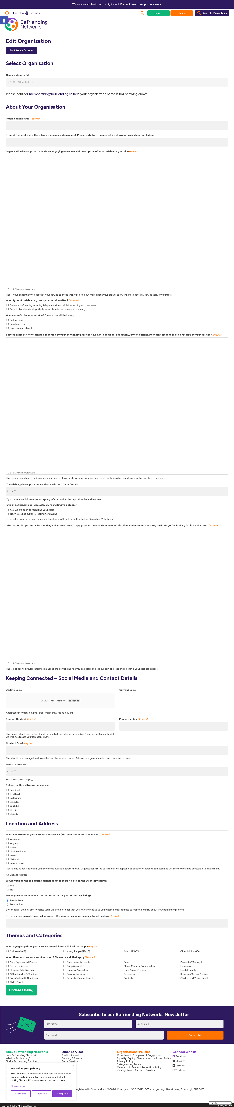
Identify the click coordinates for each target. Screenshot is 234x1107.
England (14, 843)
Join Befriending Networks (22, 1055)
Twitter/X (15, 794)
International (17, 863)
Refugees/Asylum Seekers (194, 974)
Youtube (14, 806)
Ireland (13, 855)
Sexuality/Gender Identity (81, 978)
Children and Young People (194, 978)
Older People (17, 982)
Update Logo (14, 689)
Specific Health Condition (24, 978)
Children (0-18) (18, 951)
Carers (127, 962)
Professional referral (21, 328)
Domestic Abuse (19, 966)
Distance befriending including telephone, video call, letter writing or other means (54, 305)
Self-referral (16, 320)
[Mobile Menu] (222, 27)
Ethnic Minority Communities (139, 966)
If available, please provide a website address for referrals (42, 484)
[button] (4, 20)
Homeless (185, 966)
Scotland (15, 839)
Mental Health (188, 970)
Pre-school (129, 974)
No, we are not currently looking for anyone (33, 513)
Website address (16, 764)
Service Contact (21, 719)
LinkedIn (14, 802)
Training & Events (71, 1058)
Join (181, 13)
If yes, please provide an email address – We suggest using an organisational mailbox (63, 916)
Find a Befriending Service (21, 1061)
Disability (128, 978)
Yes (12, 885)
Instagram (15, 798)
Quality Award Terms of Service (136, 1070)
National (14, 859)
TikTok (13, 810)
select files (74, 700)
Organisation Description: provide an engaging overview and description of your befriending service (72, 151)
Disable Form (17, 904)
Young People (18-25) (78, 951)
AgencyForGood (224, 1105)
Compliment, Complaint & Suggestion (139, 1055)
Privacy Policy (125, 1061)
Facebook (15, 790)
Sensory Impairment (77, 974)
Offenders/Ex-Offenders (23, 974)
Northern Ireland (18, 851)
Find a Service (69, 1061)
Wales (13, 847)
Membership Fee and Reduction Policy (139, 1067)
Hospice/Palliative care (22, 970)
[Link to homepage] (26, 24)
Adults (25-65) (131, 951)
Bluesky (14, 814)
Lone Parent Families (135, 970)
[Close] (73, 1066)
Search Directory (214, 13)
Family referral (17, 324)
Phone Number (133, 719)
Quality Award (70, 1055)
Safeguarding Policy (129, 1064)
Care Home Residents (78, 962)
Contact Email (19, 743)
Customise (20, 1093)
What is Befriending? (18, 1058)
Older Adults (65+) (190, 951)
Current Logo (127, 689)
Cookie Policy (18, 1086)
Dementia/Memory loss (193, 962)
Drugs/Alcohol (74, 966)
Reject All (42, 1093)
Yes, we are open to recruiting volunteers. (32, 509)
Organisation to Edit (18, 75)
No (11, 889)
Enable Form (17, 900)
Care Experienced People (23, 962)
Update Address (18, 874)
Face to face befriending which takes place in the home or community (48, 309)
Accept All (62, 1093)
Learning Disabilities (77, 970)
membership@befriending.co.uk (53, 94)
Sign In (158, 13)
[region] (41, 1082)
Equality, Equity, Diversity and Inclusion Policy (144, 1058)
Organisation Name (23, 118)
